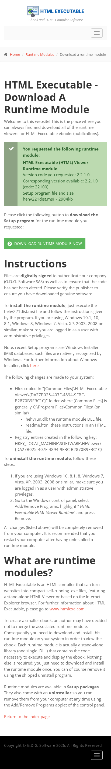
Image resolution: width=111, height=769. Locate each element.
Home (15, 54)
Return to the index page (27, 716)
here (34, 365)
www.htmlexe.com (67, 608)
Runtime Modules (40, 54)
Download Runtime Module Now (47, 243)
